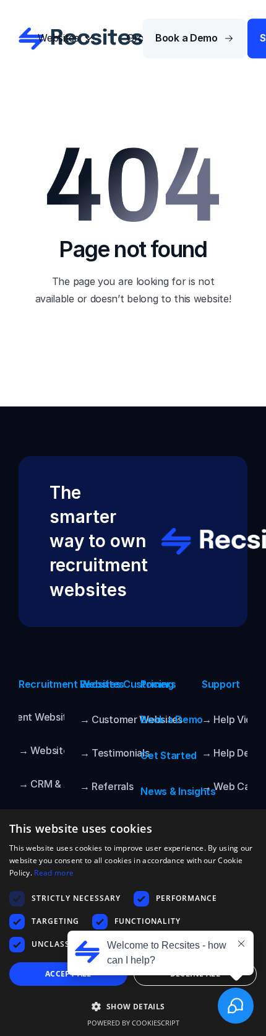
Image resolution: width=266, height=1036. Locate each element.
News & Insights (178, 791)
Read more (54, 872)
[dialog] (133, 922)
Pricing (156, 684)
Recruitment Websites (71, 684)
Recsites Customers (128, 684)
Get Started (168, 755)
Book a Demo (171, 719)
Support (221, 684)
